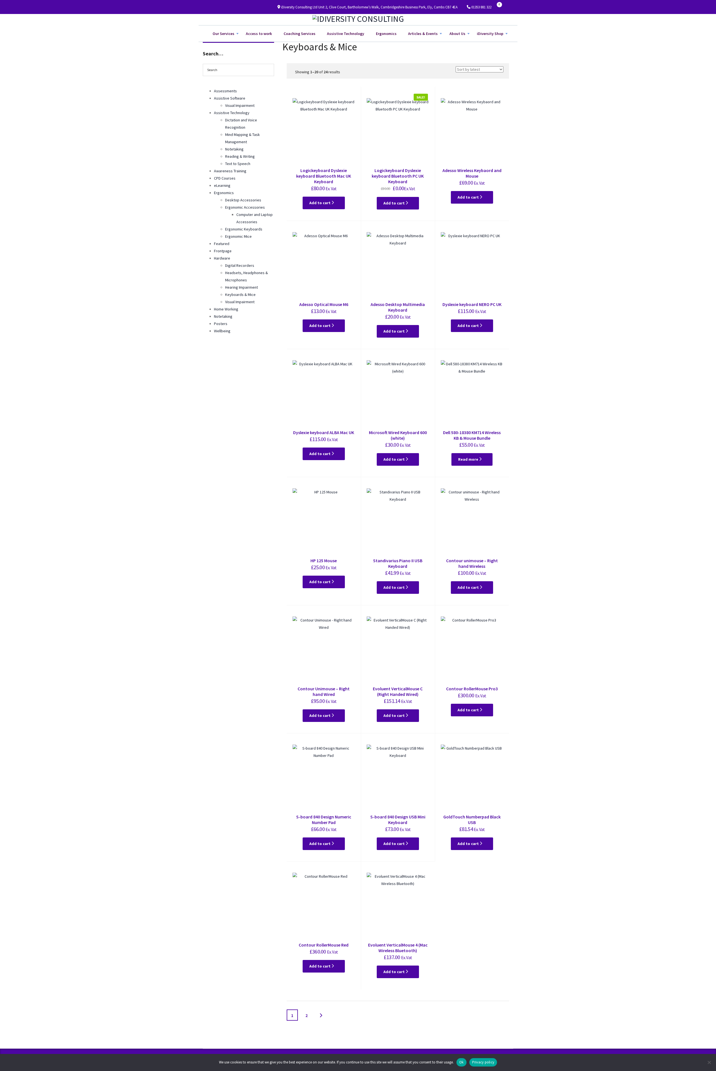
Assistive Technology (345, 33)
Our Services (223, 33)
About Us (457, 33)
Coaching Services (299, 33)
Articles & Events (423, 33)
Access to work (259, 33)
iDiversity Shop (490, 33)
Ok (461, 1062)
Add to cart (320, 202)
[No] (709, 1062)
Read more (468, 459)
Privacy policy (483, 1062)
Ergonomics (386, 33)
